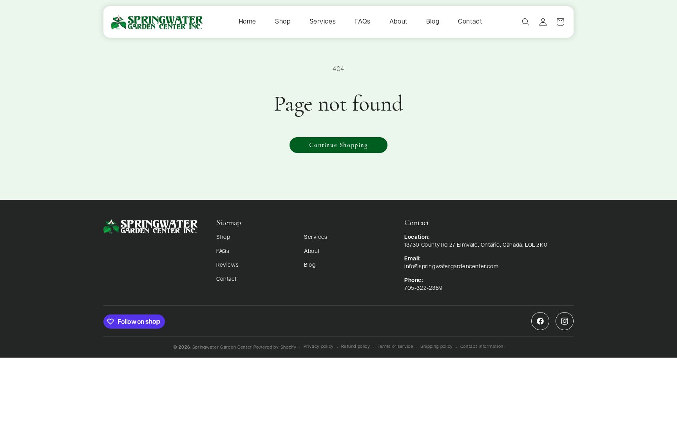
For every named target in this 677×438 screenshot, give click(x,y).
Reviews (227, 265)
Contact (470, 22)
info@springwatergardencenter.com (451, 267)
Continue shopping (338, 145)
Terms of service (395, 347)
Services (323, 22)
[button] (525, 22)
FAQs (362, 22)
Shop (282, 22)
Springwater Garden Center (222, 347)
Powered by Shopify (275, 347)
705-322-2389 (423, 288)
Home (247, 22)
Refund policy (355, 347)
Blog (432, 22)
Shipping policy (436, 347)
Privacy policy (319, 347)
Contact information (481, 347)
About (398, 22)
